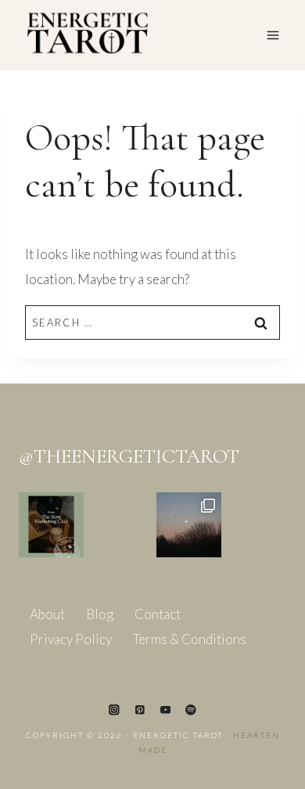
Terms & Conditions (189, 639)
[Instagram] (113, 709)
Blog (99, 614)
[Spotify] (190, 709)
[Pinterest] (139, 709)
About (47, 614)
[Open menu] (272, 34)
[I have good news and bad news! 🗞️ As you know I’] (51, 524)
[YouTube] (165, 709)
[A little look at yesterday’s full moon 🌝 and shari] (188, 524)
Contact (158, 614)
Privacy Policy (71, 639)
